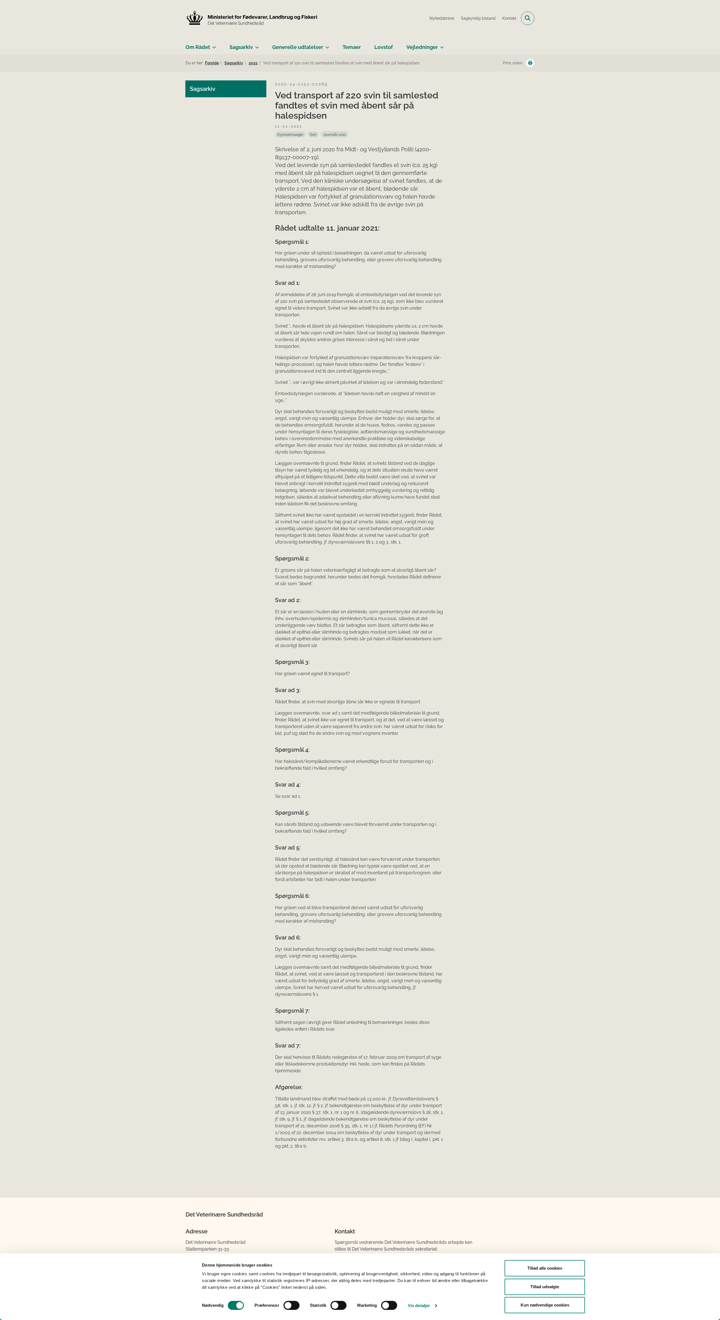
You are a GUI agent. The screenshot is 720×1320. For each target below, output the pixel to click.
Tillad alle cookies (544, 1268)
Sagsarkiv (241, 47)
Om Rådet (198, 47)
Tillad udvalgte (544, 1286)
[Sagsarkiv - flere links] (256, 45)
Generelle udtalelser (297, 47)
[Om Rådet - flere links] (213, 45)
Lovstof (383, 47)
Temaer (352, 47)
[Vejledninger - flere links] (441, 45)
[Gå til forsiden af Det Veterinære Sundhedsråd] (252, 18)
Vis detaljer (419, 1305)
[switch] (292, 1305)
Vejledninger (422, 47)
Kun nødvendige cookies (545, 1305)
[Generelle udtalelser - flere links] (326, 45)
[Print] (530, 63)
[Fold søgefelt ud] (527, 18)
